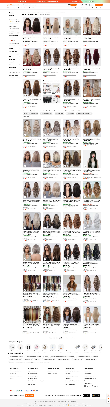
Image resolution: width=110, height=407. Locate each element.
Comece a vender (87, 373)
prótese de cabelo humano (91, 359)
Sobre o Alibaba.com (14, 368)
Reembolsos (68, 378)
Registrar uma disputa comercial (72, 375)
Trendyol (68, 401)
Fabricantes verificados (51, 371)
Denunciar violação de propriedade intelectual (72, 381)
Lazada (55, 401)
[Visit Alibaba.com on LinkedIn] (87, 386)
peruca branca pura (28, 359)
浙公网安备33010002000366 (76, 405)
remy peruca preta (27, 110)
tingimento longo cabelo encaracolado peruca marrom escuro (63, 356)
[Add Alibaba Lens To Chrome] (29, 395)
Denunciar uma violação (70, 384)
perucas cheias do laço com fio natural (85, 113)
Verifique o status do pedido (89, 375)
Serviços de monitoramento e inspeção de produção (36, 381)
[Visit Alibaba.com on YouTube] (95, 386)
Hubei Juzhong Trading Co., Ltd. (69, 299)
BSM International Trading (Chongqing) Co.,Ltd (92, 177)
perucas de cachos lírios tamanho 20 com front (41, 362)
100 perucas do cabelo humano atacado (34, 356)
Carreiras (11, 378)
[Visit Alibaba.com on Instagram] (92, 386)
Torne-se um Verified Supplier (90, 378)
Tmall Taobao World (49, 401)
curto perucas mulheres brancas (84, 356)
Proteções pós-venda (32, 378)
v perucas (46, 356)
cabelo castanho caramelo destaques (31, 113)
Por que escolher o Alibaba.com (16, 371)
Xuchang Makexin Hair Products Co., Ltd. (31, 332)
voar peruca (96, 356)
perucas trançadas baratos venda (41, 110)
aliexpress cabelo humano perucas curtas (80, 110)
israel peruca (26, 116)
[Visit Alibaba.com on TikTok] (97, 386)
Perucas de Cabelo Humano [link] (59, 12)
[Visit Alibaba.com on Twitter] (90, 386)
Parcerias (86, 380)
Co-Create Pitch (13, 373)
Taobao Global (60, 401)
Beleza (28, 12)
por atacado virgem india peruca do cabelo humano (60, 110)
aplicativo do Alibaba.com (75, 395)
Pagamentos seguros (32, 371)
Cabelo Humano (49, 12)
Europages (73, 401)
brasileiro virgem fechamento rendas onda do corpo (19, 362)
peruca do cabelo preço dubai (47, 113)
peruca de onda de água (78, 359)
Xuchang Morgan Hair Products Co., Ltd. (31, 300)
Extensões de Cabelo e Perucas (38, 12)
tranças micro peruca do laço (49, 359)
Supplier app (50, 395)
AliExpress (37, 401)
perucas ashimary (71, 113)
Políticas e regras (31, 384)
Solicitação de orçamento (52, 373)
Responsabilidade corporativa (16, 375)
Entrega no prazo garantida (33, 375)
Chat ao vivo (68, 373)
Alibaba (23, 12)
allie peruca (38, 359)
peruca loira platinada (60, 113)
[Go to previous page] (50, 338)
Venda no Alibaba (87, 371)
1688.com (42, 401)
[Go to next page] (73, 338)
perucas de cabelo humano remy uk (16, 356)
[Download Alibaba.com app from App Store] (86, 395)
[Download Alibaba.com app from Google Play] (96, 395)
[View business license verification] (66, 405)
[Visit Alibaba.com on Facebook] (85, 386)
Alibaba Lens (16, 395)
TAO (65, 401)
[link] (108, 395)
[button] (69, 5)
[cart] (86, 5)
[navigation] (14, 175)
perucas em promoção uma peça (64, 359)
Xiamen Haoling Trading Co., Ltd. (29, 44)
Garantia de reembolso (32, 373)
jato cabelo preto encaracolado (15, 359)
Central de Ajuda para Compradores (73, 371)
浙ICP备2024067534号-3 (87, 405)
